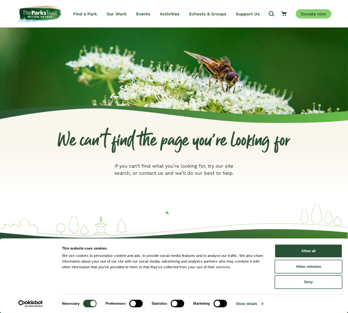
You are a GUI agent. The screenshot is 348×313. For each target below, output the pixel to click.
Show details (246, 304)
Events (143, 13)
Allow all (308, 251)
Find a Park (85, 13)
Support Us (248, 13)
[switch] (136, 303)
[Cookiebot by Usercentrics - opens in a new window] (30, 303)
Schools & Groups (207, 13)
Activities (169, 13)
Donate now (313, 13)
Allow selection (308, 266)
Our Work (117, 13)
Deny (308, 282)
